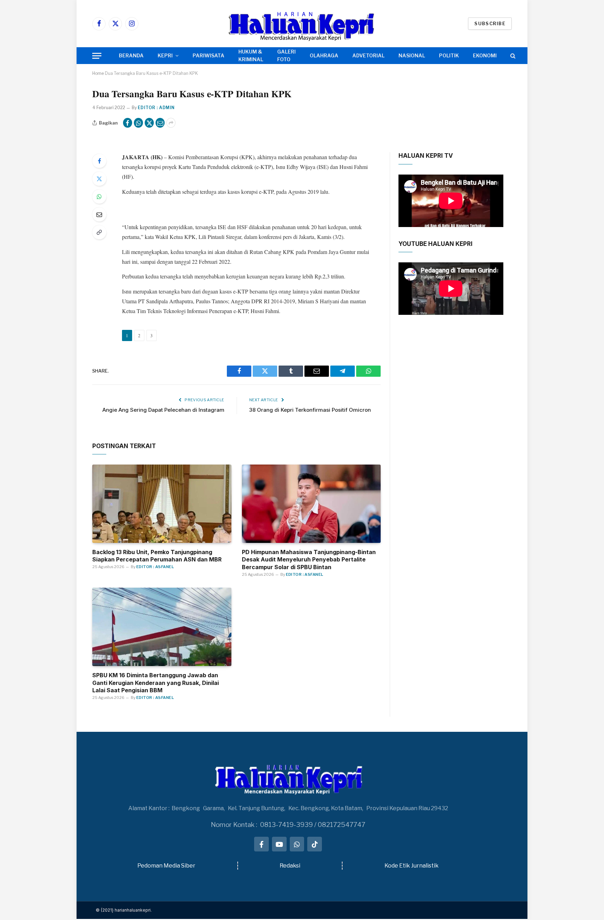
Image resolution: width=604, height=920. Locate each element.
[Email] (99, 214)
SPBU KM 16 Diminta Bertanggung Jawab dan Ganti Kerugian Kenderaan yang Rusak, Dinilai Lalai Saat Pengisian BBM (155, 683)
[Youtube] (279, 844)
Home (98, 73)
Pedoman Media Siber (166, 865)
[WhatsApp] (99, 197)
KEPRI (165, 55)
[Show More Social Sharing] (170, 123)
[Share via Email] (160, 123)
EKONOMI (485, 55)
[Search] (512, 56)
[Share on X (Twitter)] (149, 123)
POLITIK (449, 55)
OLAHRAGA (324, 55)
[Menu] (96, 56)
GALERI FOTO (286, 55)
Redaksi (290, 865)
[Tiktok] (314, 844)
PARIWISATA (208, 55)
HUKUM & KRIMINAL (250, 55)
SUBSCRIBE (489, 23)
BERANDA (131, 55)
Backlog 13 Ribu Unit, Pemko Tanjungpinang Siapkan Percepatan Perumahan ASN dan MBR (157, 556)
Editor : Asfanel (155, 566)
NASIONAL (411, 55)
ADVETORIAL (368, 55)
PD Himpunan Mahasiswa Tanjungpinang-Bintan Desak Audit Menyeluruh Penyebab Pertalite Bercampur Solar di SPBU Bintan (309, 560)
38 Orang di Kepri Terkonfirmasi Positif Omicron (310, 409)
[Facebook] (99, 161)
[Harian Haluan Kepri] (302, 23)
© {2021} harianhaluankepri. (124, 910)
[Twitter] (99, 179)
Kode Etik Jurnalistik (411, 865)
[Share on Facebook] (127, 123)
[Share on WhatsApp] (138, 123)
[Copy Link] (99, 232)
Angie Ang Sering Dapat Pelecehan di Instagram (163, 409)
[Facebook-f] (261, 844)
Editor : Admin (156, 107)
